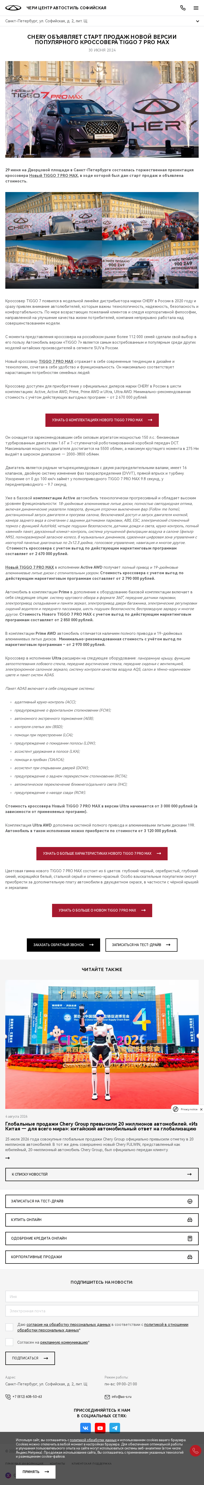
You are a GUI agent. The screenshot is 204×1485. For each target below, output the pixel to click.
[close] (201, 1109)
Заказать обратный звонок (58, 945)
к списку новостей (30, 1174)
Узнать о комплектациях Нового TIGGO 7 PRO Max (97, 420)
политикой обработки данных (93, 1440)
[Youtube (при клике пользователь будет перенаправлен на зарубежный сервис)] (100, 1428)
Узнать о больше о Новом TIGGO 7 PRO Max (97, 910)
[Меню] (196, 8)
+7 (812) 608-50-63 (27, 1397)
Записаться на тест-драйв (136, 945)
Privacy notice (189, 1109)
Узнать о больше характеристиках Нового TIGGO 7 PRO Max (97, 854)
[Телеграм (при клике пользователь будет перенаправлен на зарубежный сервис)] (114, 1428)
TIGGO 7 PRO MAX (56, 361)
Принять (31, 1472)
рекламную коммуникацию (64, 1342)
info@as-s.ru (121, 1397)
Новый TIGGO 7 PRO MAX (53, 175)
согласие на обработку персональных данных (68, 1324)
